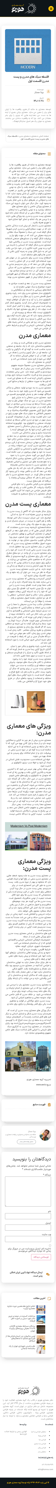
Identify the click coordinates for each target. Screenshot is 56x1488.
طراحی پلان (42, 1447)
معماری (34, 136)
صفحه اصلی (44, 136)
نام (49, 1211)
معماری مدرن (24, 136)
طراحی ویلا (42, 1435)
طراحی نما (42, 1439)
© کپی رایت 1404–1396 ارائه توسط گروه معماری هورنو (28, 1482)
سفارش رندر (42, 1451)
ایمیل (48, 1223)
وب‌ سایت (46, 1234)
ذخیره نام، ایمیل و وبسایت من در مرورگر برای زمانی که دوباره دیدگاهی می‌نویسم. (29, 1250)
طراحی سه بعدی (40, 1443)
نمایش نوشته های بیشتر (26, 1142)
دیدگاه (47, 1175)
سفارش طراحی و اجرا (38, 1432)
